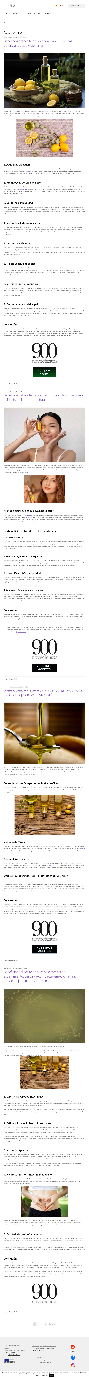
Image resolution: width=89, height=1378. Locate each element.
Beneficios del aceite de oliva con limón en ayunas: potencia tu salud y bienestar (38, 43)
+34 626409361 (10, 1352)
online (24, 37)
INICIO (6, 13)
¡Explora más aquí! (20, 632)
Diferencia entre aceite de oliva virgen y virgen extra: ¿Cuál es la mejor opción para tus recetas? (43, 692)
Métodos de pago (37, 1346)
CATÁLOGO (16, 13)
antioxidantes (30, 515)
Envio (45, 1346)
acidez (83, 849)
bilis (28, 171)
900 (44, 1360)
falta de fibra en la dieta (46, 1051)
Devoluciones (51, 1346)
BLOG (39, 13)
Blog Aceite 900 (13, 384)
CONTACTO (47, 13)
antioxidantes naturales (53, 865)
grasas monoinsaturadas (20, 189)
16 (45, 1324)
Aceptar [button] (51, 1375)
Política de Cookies (42, 1350)
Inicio (7, 22)
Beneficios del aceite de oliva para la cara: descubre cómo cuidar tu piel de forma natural (43, 397)
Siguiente (52, 1324)
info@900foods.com (14, 1355)
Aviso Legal (35, 1348)
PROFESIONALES (30, 13)
